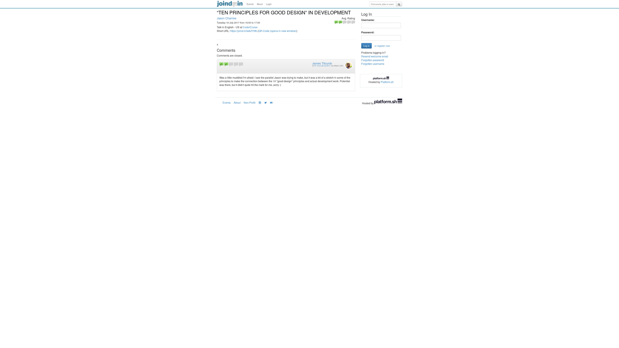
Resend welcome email (374, 56)
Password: (367, 32)
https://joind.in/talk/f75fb (243, 31)
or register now (382, 45)
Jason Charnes (226, 18)
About (260, 4)
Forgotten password (372, 60)
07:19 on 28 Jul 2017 (322, 65)
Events (250, 4)
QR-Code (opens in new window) (277, 31)
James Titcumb (322, 63)
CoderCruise (250, 27)
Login (269, 4)
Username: (368, 20)
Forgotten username (372, 64)
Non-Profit (249, 102)
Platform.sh (387, 82)
